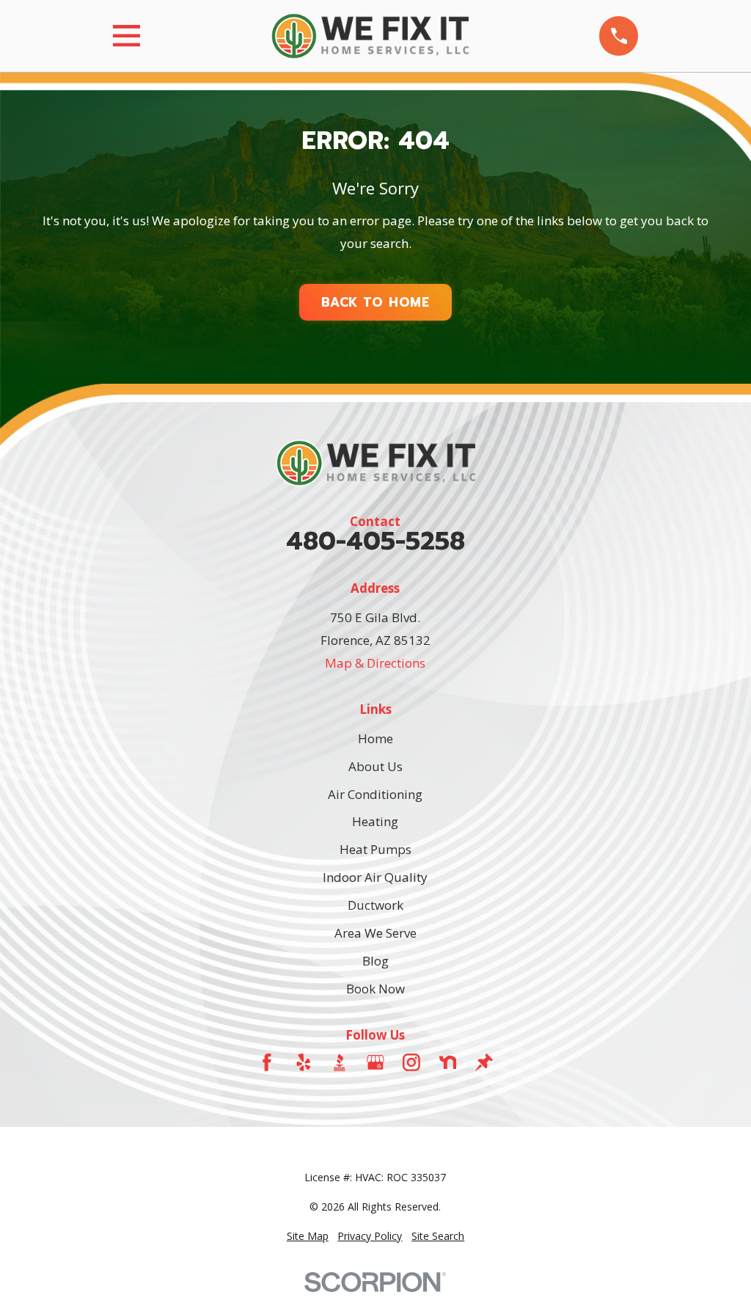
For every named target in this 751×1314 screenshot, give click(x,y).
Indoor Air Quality (375, 877)
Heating (375, 821)
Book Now (375, 988)
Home (375, 738)
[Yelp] (303, 1062)
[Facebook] (267, 1062)
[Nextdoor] (448, 1062)
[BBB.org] (339, 1062)
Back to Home (375, 302)
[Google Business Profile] (375, 1062)
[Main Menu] (126, 35)
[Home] (370, 35)
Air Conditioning (375, 794)
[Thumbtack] (484, 1062)
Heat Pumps (375, 849)
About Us (375, 766)
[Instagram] (411, 1062)
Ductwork (375, 905)
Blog (375, 960)
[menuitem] (308, 1236)
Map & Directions (375, 662)
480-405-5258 (375, 541)
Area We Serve (375, 932)
